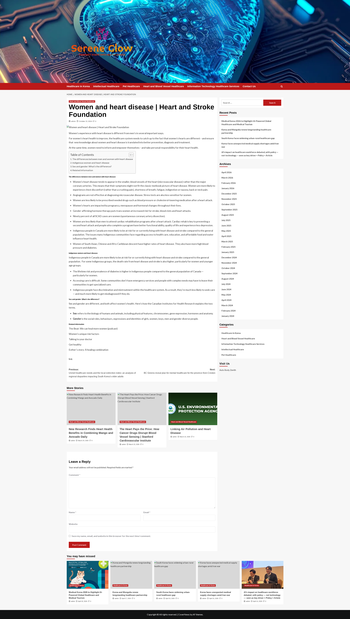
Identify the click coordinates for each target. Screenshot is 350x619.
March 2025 (227, 241)
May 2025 (226, 231)
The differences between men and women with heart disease (102, 159)
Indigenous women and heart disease (91, 162)
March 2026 (227, 177)
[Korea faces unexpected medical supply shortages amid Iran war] (219, 575)
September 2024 (229, 273)
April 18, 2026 (82, 601)
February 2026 (228, 183)
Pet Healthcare (131, 86)
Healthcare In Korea (78, 86)
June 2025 (226, 225)
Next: (179, 371)
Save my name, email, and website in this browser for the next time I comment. (111, 536)
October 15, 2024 (85, 121)
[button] (281, 86)
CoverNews (183, 614)
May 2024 (226, 294)
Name (72, 512)
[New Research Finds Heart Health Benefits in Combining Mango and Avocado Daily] (91, 409)
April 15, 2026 (213, 598)
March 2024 (227, 305)
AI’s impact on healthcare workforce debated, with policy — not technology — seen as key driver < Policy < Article (249, 154)
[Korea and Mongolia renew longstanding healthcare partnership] (131, 575)
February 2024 (228, 310)
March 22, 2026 (185, 437)
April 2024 (226, 300)
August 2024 (227, 279)
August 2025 (227, 215)
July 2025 (226, 220)
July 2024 (226, 284)
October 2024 (228, 268)
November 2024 (229, 263)
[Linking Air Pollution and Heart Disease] (192, 409)
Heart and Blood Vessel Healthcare (163, 86)
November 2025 (229, 199)
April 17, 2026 (126, 598)
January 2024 (227, 316)
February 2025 (228, 247)
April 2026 (226, 172)
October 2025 (228, 204)
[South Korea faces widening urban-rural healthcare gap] (175, 575)
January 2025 (227, 252)
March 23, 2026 (134, 444)
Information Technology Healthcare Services (213, 86)
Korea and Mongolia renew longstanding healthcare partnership (246, 131)
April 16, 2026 (170, 598)
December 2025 (229, 193)
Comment (74, 475)
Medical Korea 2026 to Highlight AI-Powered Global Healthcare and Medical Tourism (246, 123)
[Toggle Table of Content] (130, 155)
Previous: (102, 373)
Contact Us (249, 86)
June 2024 (226, 289)
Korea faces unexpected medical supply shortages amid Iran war (250, 145)
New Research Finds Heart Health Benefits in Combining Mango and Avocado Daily (91, 433)
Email (146, 512)
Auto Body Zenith (227, 370)
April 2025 (226, 236)
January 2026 (227, 188)
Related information (82, 170)
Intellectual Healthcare (106, 86)
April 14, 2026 (257, 601)
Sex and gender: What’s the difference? (92, 166)
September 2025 (229, 209)
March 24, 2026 (83, 440)
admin (73, 121)
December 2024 (229, 257)
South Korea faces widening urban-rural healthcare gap (248, 138)
